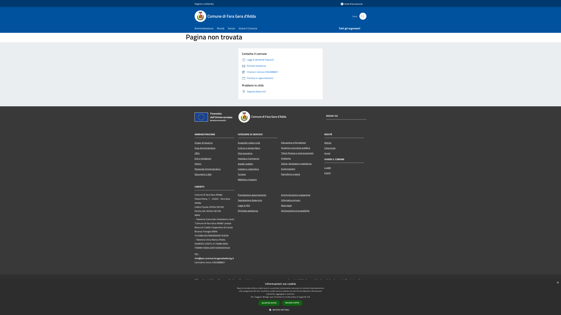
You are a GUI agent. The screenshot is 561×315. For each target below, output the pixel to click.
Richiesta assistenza (248, 210)
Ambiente (286, 158)
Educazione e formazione (293, 142)
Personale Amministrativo (207, 169)
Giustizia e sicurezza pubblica (295, 148)
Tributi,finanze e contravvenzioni (297, 153)
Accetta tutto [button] (269, 303)
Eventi (327, 173)
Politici (198, 164)
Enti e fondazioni (203, 158)
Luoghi (327, 167)
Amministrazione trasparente (295, 195)
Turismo (242, 174)
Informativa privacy (290, 200)
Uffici (197, 153)
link (308, 297)
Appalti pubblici (245, 164)
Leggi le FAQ (244, 205)
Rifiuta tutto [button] (292, 303)
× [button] (558, 283)
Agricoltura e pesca (290, 174)
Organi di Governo (204, 143)
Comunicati (330, 148)
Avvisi (327, 153)
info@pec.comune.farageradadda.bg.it (214, 258)
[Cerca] (362, 16)
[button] (280, 310)
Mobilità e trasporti (247, 179)
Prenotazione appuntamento (252, 195)
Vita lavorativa (245, 153)
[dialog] (280, 297)
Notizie (327, 143)
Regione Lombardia (204, 4)
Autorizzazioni (288, 169)
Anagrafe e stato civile (249, 143)
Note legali (286, 205)
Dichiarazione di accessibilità (295, 210)
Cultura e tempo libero (249, 148)
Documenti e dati (203, 174)
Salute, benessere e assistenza (296, 163)
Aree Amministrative (205, 148)
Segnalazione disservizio (250, 200)
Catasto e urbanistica (248, 169)
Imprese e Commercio (248, 158)
